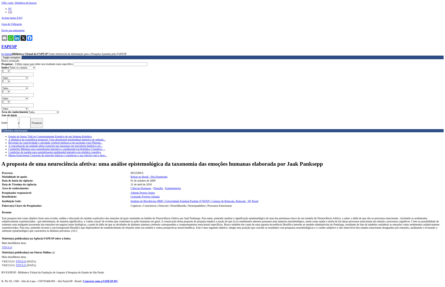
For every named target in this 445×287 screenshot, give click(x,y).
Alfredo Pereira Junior (143, 192)
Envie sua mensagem (13, 30)
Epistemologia (173, 188)
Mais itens (7, 243)
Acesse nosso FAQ (11, 17)
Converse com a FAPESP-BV (100, 281)
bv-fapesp (6, 53)
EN (10, 11)
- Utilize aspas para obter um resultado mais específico (37, 64)
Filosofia (158, 188)
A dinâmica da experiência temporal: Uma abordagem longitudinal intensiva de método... (57, 139)
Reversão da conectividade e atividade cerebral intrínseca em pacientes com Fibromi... (55, 142)
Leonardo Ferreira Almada (145, 196)
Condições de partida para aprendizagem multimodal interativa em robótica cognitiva (54, 152)
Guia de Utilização (11, 24)
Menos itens (19, 243)
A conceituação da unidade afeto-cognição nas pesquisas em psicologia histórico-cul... (55, 145)
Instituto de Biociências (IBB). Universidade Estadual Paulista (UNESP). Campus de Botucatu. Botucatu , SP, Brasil (194, 201)
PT (10, 8)
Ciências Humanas (141, 188)
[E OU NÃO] (5, 70)
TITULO (7, 247)
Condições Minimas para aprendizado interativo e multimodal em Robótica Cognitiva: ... (56, 149)
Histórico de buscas (26, 2)
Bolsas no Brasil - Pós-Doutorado (149, 176)
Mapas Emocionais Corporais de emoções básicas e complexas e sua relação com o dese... (57, 155)
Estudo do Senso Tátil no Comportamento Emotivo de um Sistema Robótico (50, 136)
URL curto (7, 2)
